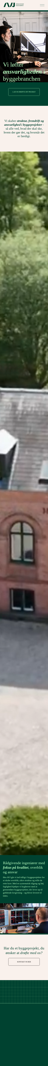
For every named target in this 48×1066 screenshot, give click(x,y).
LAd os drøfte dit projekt (24, 92)
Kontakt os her (24, 962)
